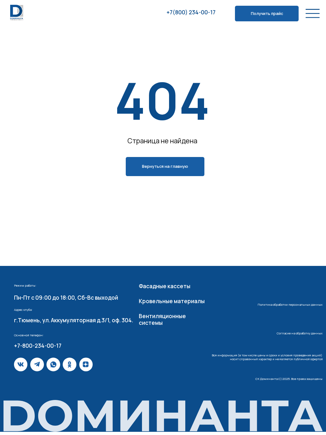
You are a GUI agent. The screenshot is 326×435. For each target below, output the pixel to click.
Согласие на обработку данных (299, 333)
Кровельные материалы (172, 301)
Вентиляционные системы (162, 319)
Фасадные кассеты (164, 286)
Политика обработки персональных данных (290, 305)
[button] (267, 13)
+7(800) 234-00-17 (191, 12)
